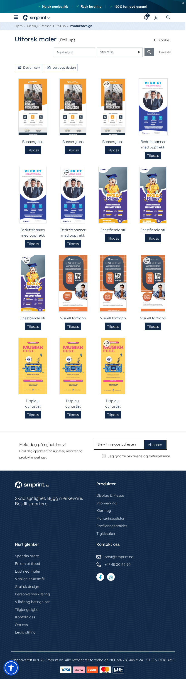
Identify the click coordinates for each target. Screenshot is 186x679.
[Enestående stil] (112, 195)
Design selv (31, 67)
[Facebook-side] (100, 577)
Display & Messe (110, 495)
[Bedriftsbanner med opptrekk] (153, 106)
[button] (11, 667)
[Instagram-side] (111, 577)
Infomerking (106, 503)
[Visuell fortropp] (73, 283)
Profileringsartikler (111, 526)
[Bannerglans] (32, 106)
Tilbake (163, 40)
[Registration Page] (156, 17)
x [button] (183, 2)
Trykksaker (105, 533)
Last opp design (64, 67)
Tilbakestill (163, 52)
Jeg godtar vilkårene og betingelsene (139, 456)
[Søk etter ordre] (149, 52)
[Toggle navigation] (16, 17)
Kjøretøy (103, 510)
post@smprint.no (119, 556)
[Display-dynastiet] (32, 366)
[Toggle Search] (168, 17)
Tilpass (33, 150)
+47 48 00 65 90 (118, 564)
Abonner (155, 444)
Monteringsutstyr (110, 518)
